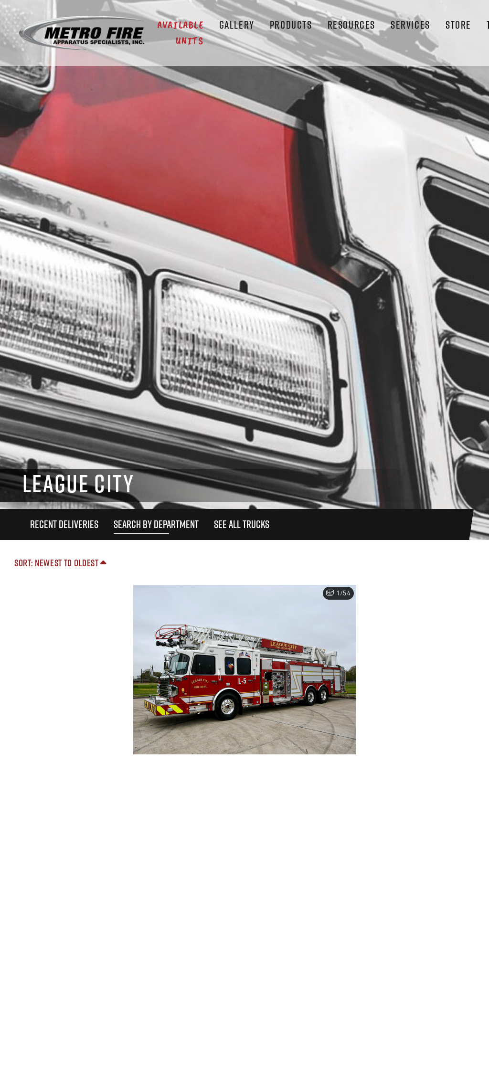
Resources (351, 25)
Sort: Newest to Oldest (57, 562)
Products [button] (291, 25)
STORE (458, 25)
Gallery (237, 25)
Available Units (180, 32)
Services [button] (410, 25)
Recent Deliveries (64, 524)
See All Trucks (241, 524)
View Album (244, 681)
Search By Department (156, 524)
